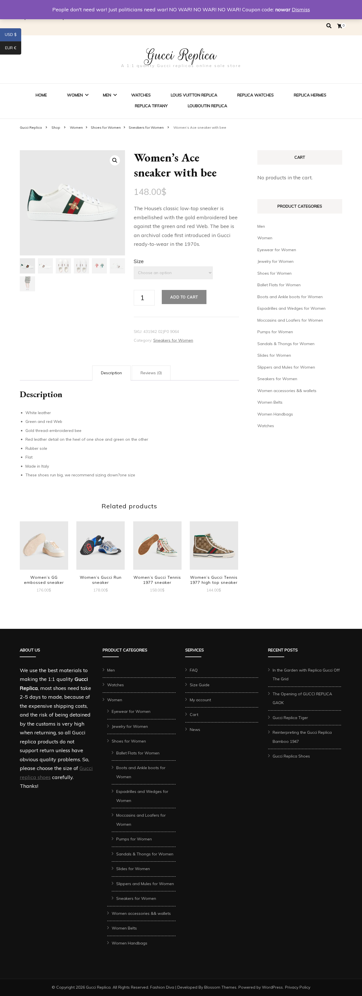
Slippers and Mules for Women (286, 367)
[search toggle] (328, 26)
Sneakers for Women (173, 340)
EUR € (13, 49)
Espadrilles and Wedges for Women (291, 308)
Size (139, 261)
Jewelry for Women (275, 261)
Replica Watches (255, 95)
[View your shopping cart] (339, 26)
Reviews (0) (151, 372)
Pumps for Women (275, 331)
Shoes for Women (274, 273)
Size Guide (200, 684)
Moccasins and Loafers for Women (290, 320)
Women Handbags (275, 414)
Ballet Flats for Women (279, 284)
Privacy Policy (297, 987)
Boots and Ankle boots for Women (290, 296)
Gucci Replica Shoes (291, 756)
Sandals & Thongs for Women (285, 343)
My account (200, 699)
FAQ (194, 670)
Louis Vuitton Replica (194, 95)
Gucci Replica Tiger (290, 717)
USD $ (13, 35)
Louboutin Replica (207, 105)
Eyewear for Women (276, 249)
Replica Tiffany (151, 105)
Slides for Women (274, 355)
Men (107, 95)
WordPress (272, 987)
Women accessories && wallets (286, 390)
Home (41, 95)
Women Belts (270, 402)
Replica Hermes (310, 95)
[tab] (111, 373)
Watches (141, 95)
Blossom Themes (220, 987)
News (195, 729)
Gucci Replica (181, 55)
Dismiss (301, 9)
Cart (194, 714)
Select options (43, 546)
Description (111, 372)
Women (75, 95)
